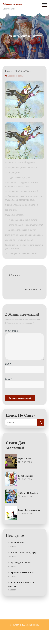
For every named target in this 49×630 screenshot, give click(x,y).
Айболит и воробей (28, 493)
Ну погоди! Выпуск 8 (21, 562)
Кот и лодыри (25, 475)
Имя (8, 364)
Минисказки (12, 4)
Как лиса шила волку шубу (23, 552)
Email (8, 379)
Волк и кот (16, 275)
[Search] (40, 422)
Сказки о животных (16, 76)
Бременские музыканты (22, 572)
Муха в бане (24, 458)
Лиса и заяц (31, 289)
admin (10, 71)
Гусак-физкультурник (29, 510)
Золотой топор (18, 542)
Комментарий (11, 330)
